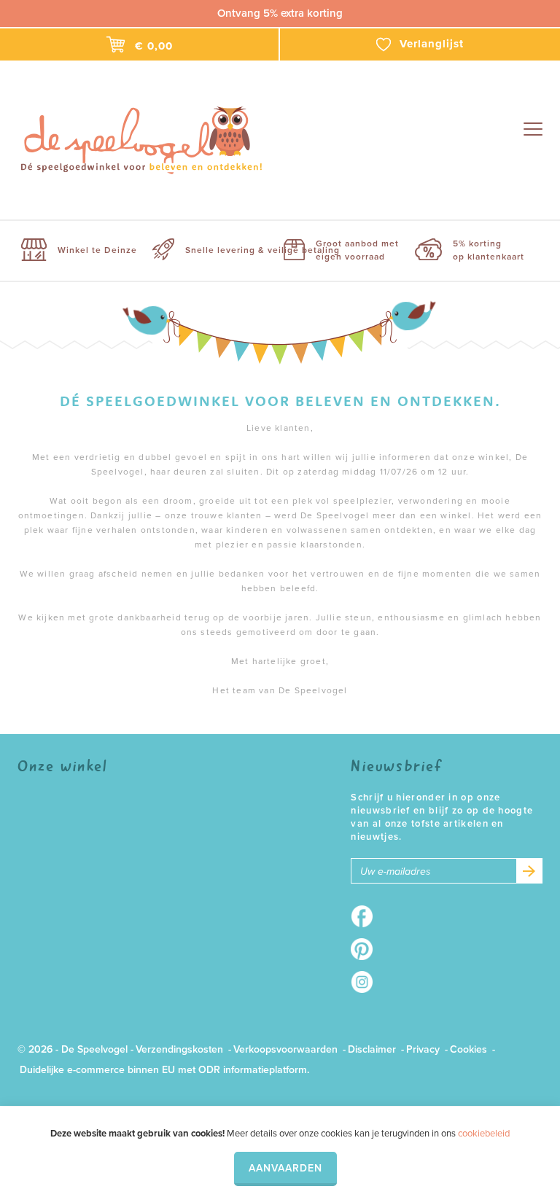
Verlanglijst (432, 43)
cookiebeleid (484, 1133)
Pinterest (366, 949)
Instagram (366, 982)
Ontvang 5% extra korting (280, 13)
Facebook (366, 916)
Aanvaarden (285, 1168)
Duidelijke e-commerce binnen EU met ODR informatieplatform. (164, 1070)
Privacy (423, 1049)
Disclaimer (372, 1049)
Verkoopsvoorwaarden (285, 1049)
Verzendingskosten (179, 1049)
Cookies (468, 1049)
